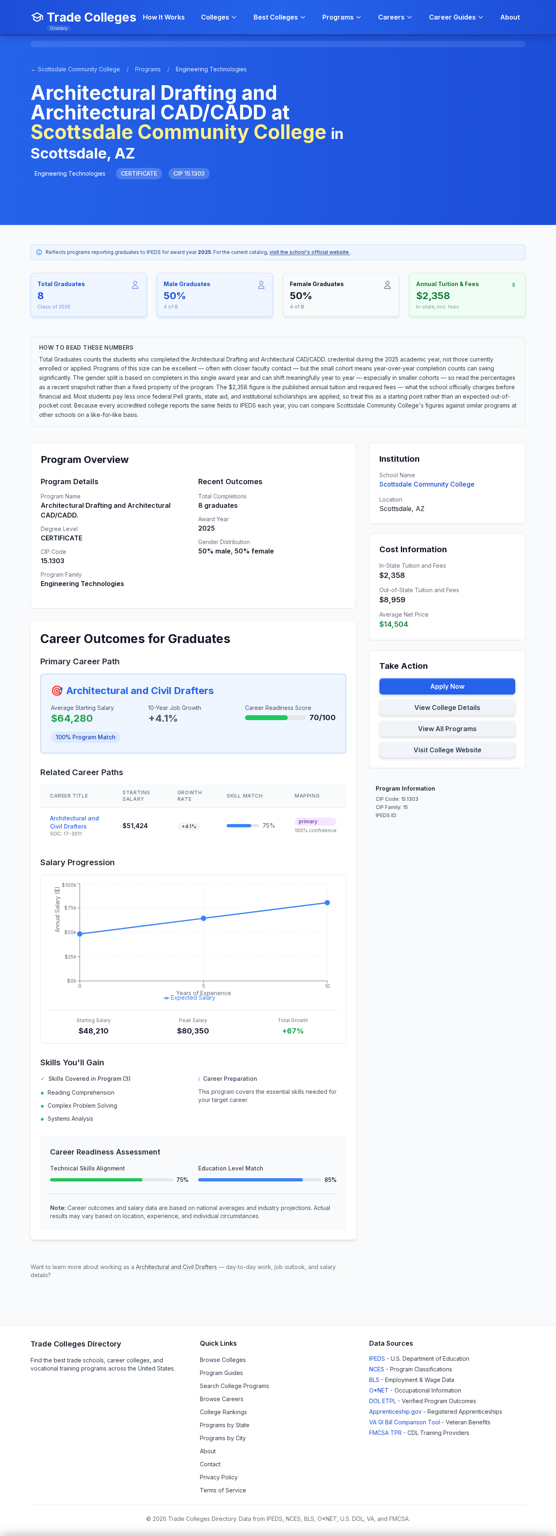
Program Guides (221, 1372)
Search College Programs (234, 1385)
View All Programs (447, 729)
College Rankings (223, 1411)
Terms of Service (223, 1490)
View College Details (447, 707)
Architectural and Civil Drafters (140, 690)
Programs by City (223, 1438)
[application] (193, 942)
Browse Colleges (223, 1359)
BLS (375, 1379)
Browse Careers (221, 1398)
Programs (148, 69)
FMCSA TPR (386, 1432)
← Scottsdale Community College (75, 69)
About (510, 17)
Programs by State (225, 1424)
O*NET (379, 1390)
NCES (377, 1369)
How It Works (164, 17)
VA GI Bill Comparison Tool (405, 1422)
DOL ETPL (383, 1400)
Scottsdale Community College (427, 484)
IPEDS (378, 1358)
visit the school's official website (309, 252)
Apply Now (447, 686)
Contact (210, 1464)
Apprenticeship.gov (396, 1411)
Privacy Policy (219, 1477)
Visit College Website (448, 750)
